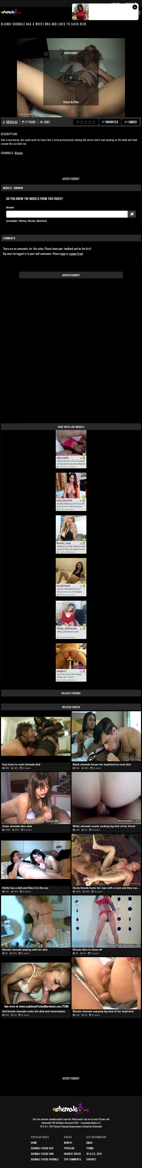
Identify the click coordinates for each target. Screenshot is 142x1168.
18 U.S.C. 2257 (94, 1154)
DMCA (89, 1142)
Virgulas (12, 122)
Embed (132, 122)
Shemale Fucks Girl (42, 1154)
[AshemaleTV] (11, 12)
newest (68, 1142)
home (34, 1142)
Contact (91, 1159)
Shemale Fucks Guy (42, 1148)
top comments (72, 1159)
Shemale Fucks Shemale (45, 1159)
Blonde (19, 153)
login (62, 254)
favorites (111, 122)
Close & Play (71, 102)
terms (90, 1148)
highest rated (72, 1154)
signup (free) (76, 254)
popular (69, 1148)
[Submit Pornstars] (132, 214)
